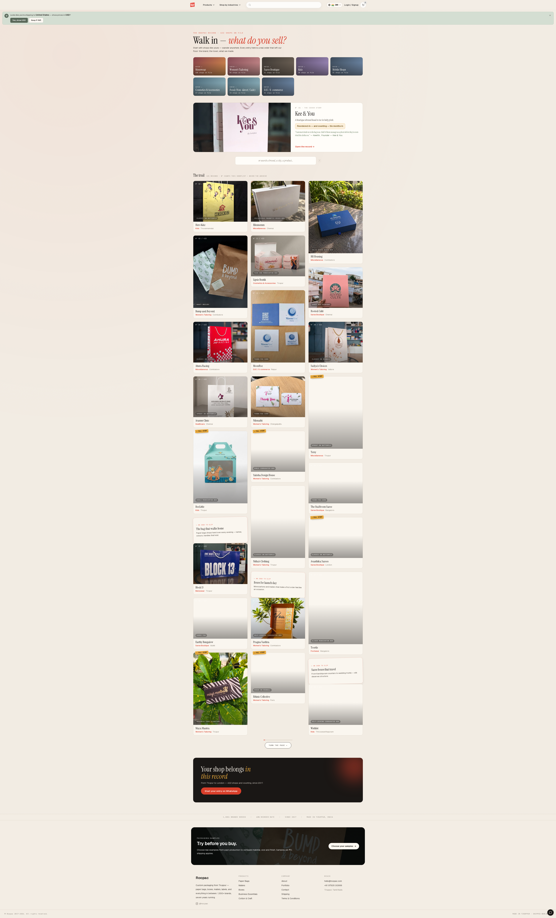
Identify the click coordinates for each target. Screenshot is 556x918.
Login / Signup (351, 5)
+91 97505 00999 (333, 885)
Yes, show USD (19, 20)
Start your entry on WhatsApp (221, 791)
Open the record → (304, 146)
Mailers (242, 885)
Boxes (241, 889)
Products (207, 5)
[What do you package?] (550, 912)
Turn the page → (278, 745)
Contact (285, 889)
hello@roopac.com (333, 881)
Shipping (285, 894)
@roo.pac (203, 903)
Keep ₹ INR (36, 20)
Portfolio (285, 885)
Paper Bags (244, 881)
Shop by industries (229, 5)
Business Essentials (248, 894)
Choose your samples (343, 846)
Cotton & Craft (245, 898)
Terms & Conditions (290, 898)
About (284, 881)
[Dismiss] (550, 15)
